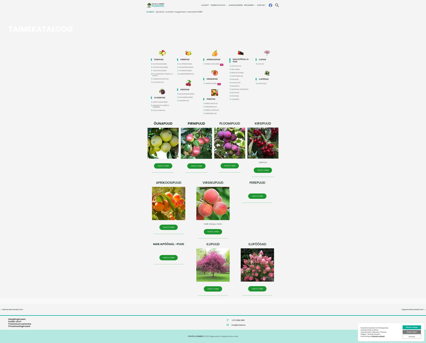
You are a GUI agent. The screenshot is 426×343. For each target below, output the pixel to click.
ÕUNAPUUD (163, 123)
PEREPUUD (257, 182)
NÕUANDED (249, 5)
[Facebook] (270, 5)
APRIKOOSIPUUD (168, 182)
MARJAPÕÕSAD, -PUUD (168, 244)
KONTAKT (261, 5)
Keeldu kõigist (412, 332)
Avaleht (150, 11)
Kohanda (412, 337)
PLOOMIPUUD (229, 123)
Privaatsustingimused (19, 326)
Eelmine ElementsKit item (11, 309)
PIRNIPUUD (196, 123)
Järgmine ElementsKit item (413, 309)
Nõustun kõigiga (412, 327)
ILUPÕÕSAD (257, 244)
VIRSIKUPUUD (213, 182)
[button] (277, 5)
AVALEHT (205, 5)
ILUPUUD (213, 244)
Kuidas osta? (14, 321)
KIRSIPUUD (263, 123)
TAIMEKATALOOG (217, 5)
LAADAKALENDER (236, 5)
